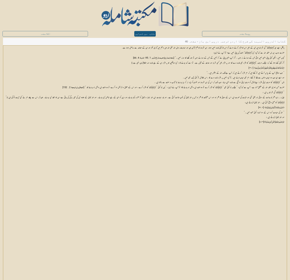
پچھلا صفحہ (244, 34)
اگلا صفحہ (45, 34)
